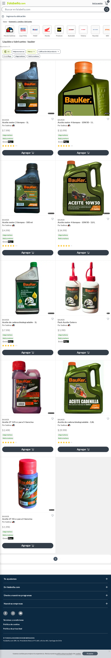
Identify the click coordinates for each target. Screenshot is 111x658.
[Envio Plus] (7, 56)
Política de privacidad (12, 628)
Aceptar (90, 653)
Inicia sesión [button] (97, 3)
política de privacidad (64, 654)
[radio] (3, 146)
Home (5, 21)
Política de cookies (11, 624)
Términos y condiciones (13, 620)
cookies (78, 654)
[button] (55, 10)
